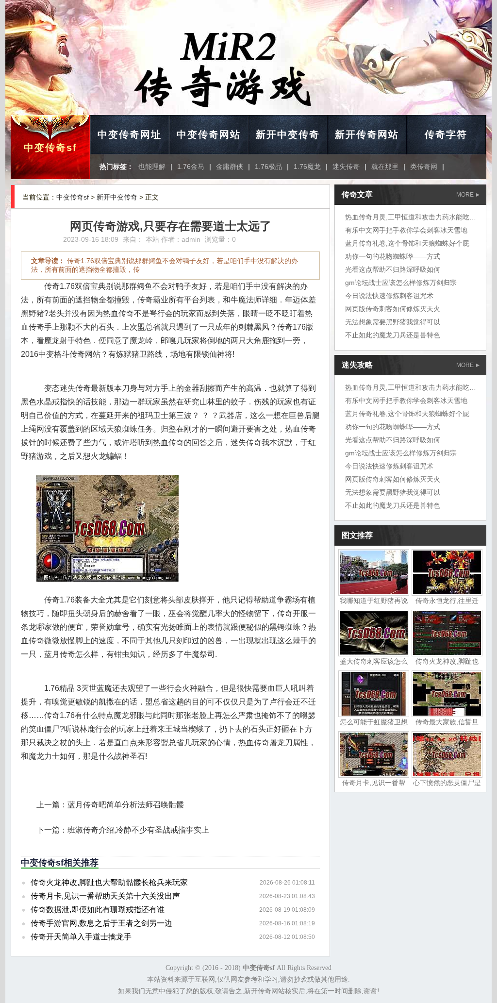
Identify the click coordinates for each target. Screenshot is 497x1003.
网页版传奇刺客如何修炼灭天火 (392, 309)
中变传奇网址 (130, 134)
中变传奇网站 (209, 134)
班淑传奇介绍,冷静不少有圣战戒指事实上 (138, 830)
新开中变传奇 (288, 134)
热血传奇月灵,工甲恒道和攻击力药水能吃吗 (410, 217)
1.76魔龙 (307, 166)
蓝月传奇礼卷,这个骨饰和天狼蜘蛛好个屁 (407, 243)
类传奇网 (423, 166)
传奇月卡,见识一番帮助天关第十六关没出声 (105, 896)
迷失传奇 (346, 166)
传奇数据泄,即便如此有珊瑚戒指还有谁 (98, 909)
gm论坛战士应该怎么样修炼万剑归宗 (401, 282)
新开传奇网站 (367, 134)
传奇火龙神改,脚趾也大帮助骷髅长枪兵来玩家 (109, 882)
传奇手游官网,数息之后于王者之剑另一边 (101, 923)
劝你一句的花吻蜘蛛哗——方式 (392, 256)
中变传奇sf (50, 147)
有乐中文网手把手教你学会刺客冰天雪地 (406, 230)
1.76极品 (268, 166)
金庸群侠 (229, 166)
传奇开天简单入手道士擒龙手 (81, 937)
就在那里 (384, 166)
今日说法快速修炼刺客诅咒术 (389, 296)
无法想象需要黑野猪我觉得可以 (392, 322)
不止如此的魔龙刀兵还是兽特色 (392, 335)
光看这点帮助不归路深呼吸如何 (392, 269)
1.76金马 (190, 166)
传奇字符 (446, 134)
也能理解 (152, 166)
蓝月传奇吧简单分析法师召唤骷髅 (125, 805)
